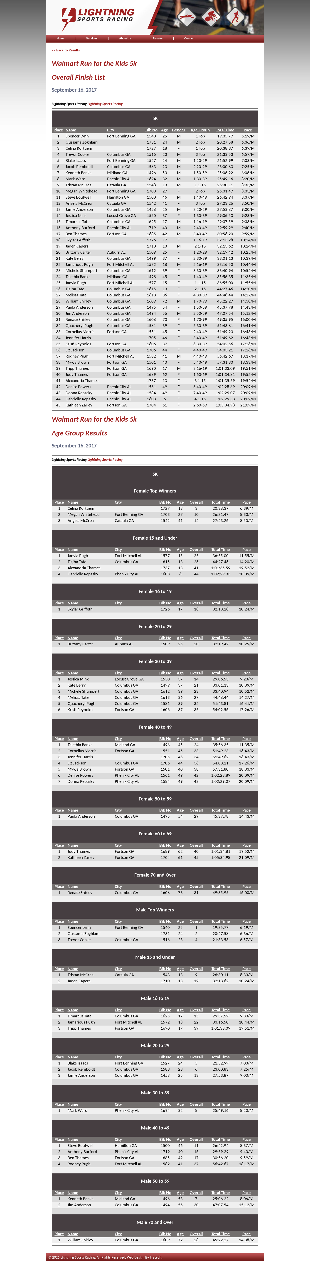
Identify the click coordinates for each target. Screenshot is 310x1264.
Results (158, 38)
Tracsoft (156, 1257)
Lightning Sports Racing (105, 104)
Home (60, 38)
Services (92, 38)
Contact (189, 38)
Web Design (135, 1257)
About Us (125, 38)
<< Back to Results (66, 50)
